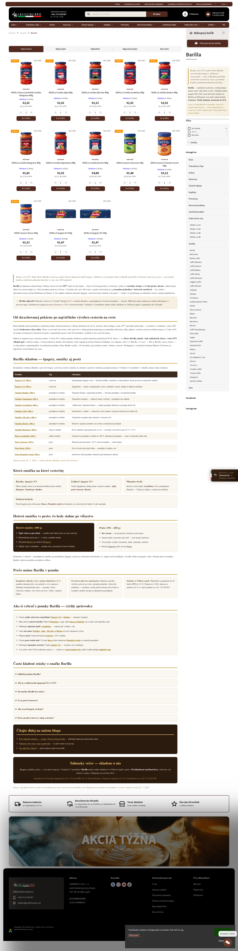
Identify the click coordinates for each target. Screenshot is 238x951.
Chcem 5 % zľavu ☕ (119, 499)
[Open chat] (227, 944)
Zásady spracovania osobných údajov (119, 505)
